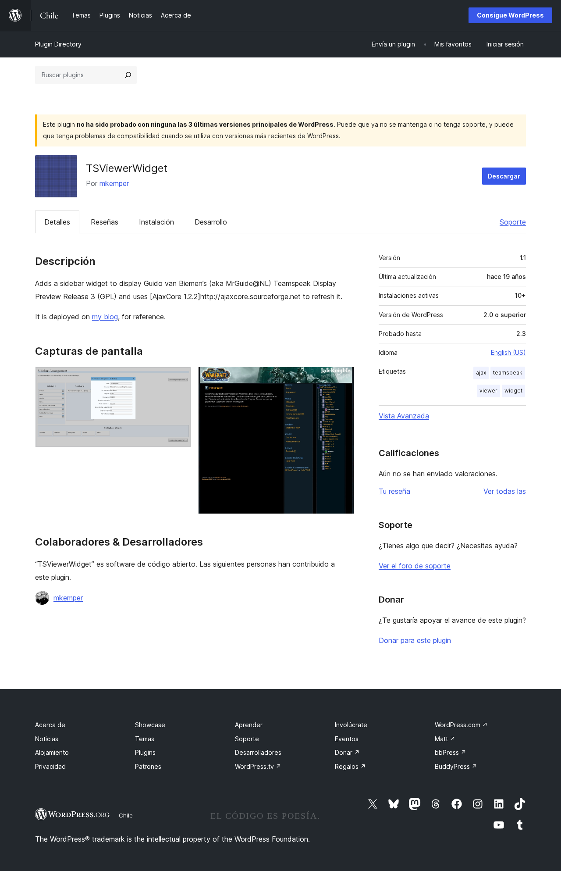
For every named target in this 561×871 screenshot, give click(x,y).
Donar (347, 752)
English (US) (508, 352)
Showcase (150, 724)
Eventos (347, 738)
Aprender (249, 724)
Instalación (156, 222)
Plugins (145, 752)
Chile (126, 815)
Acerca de (50, 724)
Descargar (504, 176)
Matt (445, 738)
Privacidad (50, 766)
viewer (488, 390)
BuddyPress (456, 766)
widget (513, 390)
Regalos (350, 766)
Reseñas (104, 222)
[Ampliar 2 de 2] (342, 378)
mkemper (114, 183)
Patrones (148, 766)
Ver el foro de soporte (415, 565)
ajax (481, 372)
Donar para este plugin (415, 640)
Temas (144, 738)
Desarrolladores (258, 752)
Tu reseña (394, 491)
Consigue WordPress (510, 15)
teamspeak (507, 372)
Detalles (57, 222)
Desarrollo (211, 222)
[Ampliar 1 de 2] (179, 378)
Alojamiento (52, 752)
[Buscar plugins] (128, 75)
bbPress (450, 752)
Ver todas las (504, 491)
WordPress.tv (258, 766)
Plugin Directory (58, 44)
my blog (105, 316)
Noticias (46, 738)
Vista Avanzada (404, 415)
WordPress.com (461, 724)
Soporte (513, 222)
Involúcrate (351, 724)
